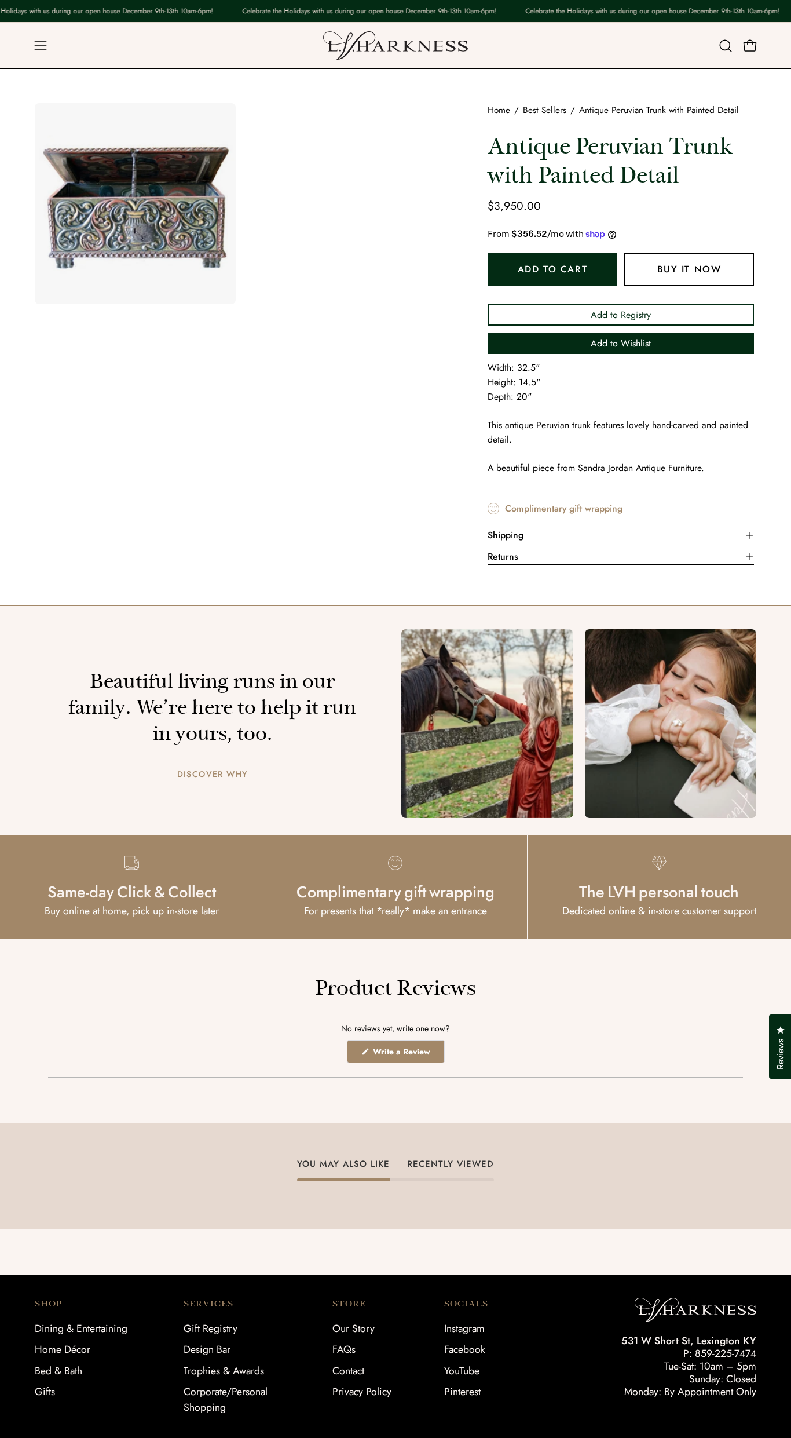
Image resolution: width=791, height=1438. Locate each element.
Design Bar (207, 1349)
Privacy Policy (361, 1391)
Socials (466, 1303)
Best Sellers (544, 110)
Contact (348, 1370)
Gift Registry (210, 1328)
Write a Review (408, 1054)
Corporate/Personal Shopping (226, 1399)
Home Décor (62, 1349)
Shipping (505, 535)
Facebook (464, 1349)
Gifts (45, 1391)
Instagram (464, 1328)
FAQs (344, 1349)
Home (499, 110)
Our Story (353, 1328)
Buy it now (689, 269)
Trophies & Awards (224, 1370)
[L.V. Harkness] (395, 45)
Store (349, 1303)
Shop (48, 1303)
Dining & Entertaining (81, 1328)
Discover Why (212, 774)
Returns (503, 556)
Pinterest (462, 1391)
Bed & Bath (58, 1370)
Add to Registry (621, 315)
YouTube (461, 1370)
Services (208, 1303)
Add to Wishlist (621, 343)
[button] (725, 46)
